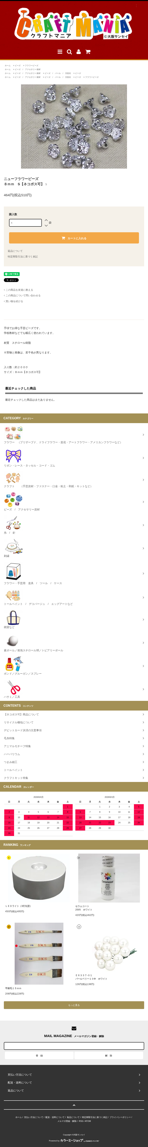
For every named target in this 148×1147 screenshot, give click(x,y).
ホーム (8, 65)
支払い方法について (33, 1117)
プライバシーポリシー (120, 1117)
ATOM (88, 1121)
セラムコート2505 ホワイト (83, 908)
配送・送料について (55, 1117)
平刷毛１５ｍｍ (13, 988)
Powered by (54, 1141)
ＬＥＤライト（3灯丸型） (18, 906)
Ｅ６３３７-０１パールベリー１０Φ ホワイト (91, 977)
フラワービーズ (31, 65)
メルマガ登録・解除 (67, 1121)
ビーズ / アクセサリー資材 (27, 69)
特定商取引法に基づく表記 (23, 256)
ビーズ (18, 65)
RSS (81, 1121)
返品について (15, 250)
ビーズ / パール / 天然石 (58, 73)
